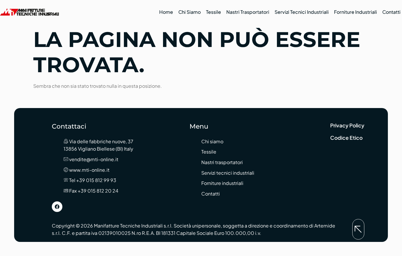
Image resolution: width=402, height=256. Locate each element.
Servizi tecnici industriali (302, 12)
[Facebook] (57, 206)
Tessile (213, 12)
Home (166, 12)
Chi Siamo (189, 12)
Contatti (391, 12)
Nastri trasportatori (247, 12)
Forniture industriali (355, 12)
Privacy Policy (347, 125)
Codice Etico (346, 137)
